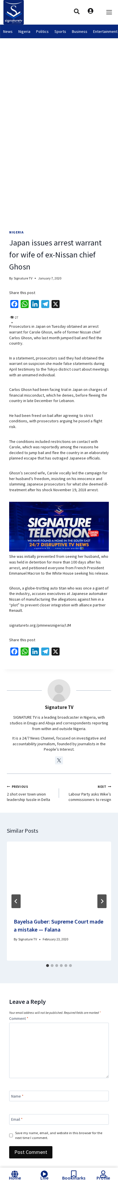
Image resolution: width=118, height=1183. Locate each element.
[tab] (47, 965)
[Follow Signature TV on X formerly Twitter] (59, 760)
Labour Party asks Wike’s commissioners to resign (89, 793)
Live (44, 1178)
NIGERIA (16, 232)
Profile (103, 1178)
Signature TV (23, 278)
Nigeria (24, 31)
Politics (42, 31)
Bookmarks (73, 1178)
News (8, 31)
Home (15, 1178)
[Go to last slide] (16, 901)
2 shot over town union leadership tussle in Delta (28, 793)
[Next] (102, 901)
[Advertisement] (59, 100)
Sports (60, 31)
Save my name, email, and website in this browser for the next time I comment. (58, 1135)
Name (17, 1095)
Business (79, 31)
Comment (18, 1018)
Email (17, 1119)
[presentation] (59, 876)
